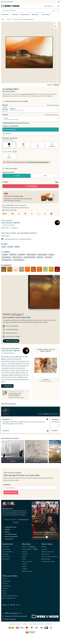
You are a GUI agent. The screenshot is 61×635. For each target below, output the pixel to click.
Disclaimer (24, 624)
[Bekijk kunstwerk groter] (55, 23)
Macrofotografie (31, 254)
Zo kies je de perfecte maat (52, 114)
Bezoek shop (5, 228)
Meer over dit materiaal (53, 105)
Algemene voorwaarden (15, 624)
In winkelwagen (32, 186)
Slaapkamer (21, 254)
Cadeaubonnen (9, 539)
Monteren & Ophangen (11, 536)
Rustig (4, 247)
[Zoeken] (57, 10)
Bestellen (7, 529)
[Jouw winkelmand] (58, 6)
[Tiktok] (19, 605)
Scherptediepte (6, 257)
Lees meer (14, 228)
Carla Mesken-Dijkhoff (11, 89)
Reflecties (40, 257)
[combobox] (26, 10)
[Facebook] (14, 605)
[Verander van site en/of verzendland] (59, 1)
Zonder (17, 175)
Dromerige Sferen (7, 260)
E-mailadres (7, 484)
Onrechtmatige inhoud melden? (36, 624)
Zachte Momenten (19, 260)
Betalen (7, 532)
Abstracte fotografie (29, 257)
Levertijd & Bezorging (11, 534)
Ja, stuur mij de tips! (11, 492)
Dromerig (10, 247)
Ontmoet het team (39, 537)
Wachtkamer (13, 254)
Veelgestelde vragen (10, 527)
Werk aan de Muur (9, 576)
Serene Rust (48, 257)
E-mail (17, 522)
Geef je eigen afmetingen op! (16, 123)
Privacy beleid (48, 624)
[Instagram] (9, 605)
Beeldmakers (25, 14)
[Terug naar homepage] (10, 5)
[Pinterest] (11, 605)
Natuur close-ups (17, 257)
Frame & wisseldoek (10, 129)
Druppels (51, 254)
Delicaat (17, 247)
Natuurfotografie (42, 254)
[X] (16, 605)
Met (46, 175)
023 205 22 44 (24, 519)
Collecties (15, 14)
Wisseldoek (8, 133)
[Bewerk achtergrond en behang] (55, 26)
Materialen (35, 14)
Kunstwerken (5, 14)
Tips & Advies (45, 14)
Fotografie (5, 254)
